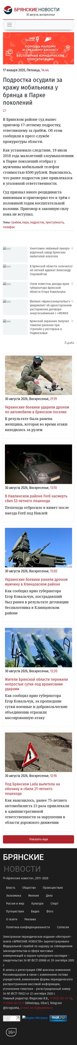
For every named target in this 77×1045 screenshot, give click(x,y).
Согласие (63, 927)
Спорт (54, 903)
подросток (37, 222)
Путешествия (15, 911)
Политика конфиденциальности (28, 927)
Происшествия (53, 888)
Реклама (30, 919)
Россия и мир (15, 903)
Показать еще (38, 839)
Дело (49, 895)
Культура (37, 903)
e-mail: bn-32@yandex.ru (36, 1008)
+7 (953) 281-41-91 (61, 998)
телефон (9, 227)
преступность (55, 222)
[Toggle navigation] (9, 25)
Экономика (13, 895)
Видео (35, 911)
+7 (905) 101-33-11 (13, 1003)
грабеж (16, 222)
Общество (29, 888)
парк (25, 222)
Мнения (33, 895)
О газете (11, 919)
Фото (49, 911)
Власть (10, 888)
